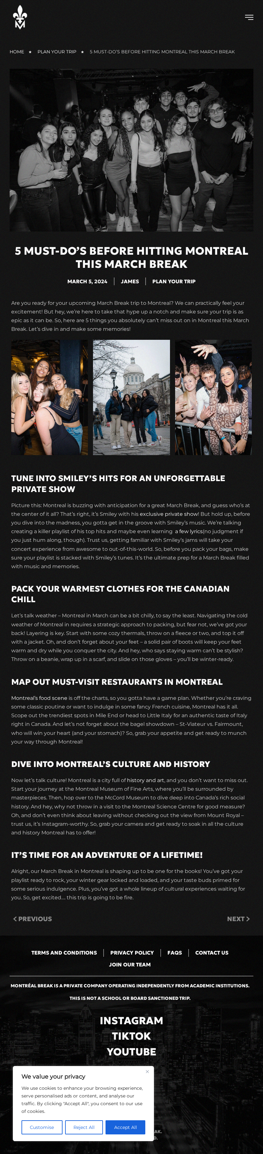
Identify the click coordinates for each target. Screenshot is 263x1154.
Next (236, 919)
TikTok (131, 1036)
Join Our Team (130, 964)
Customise (42, 1127)
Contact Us (211, 952)
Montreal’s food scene (39, 698)
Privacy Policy (132, 952)
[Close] (147, 1071)
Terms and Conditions (64, 952)
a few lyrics (189, 531)
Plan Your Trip (174, 281)
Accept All (125, 1127)
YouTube (132, 1051)
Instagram (131, 1020)
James (130, 281)
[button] (249, 17)
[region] (83, 1103)
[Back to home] (21, 17)
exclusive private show (169, 514)
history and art (145, 780)
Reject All (84, 1127)
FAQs (174, 952)
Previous (35, 919)
